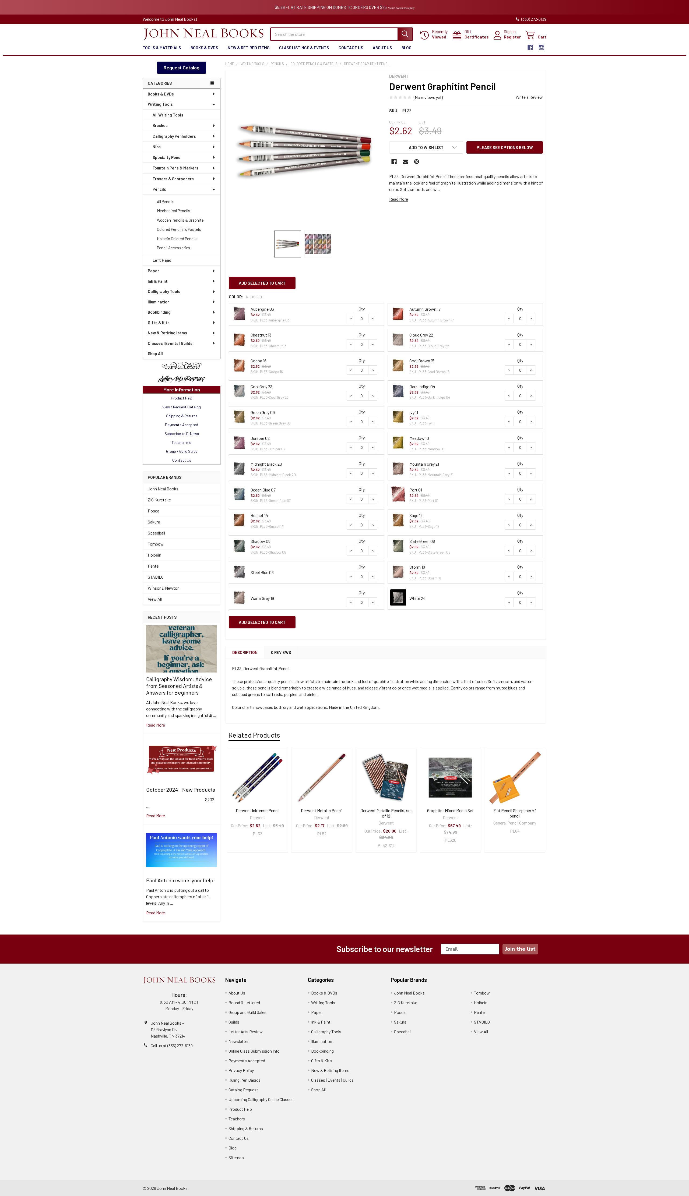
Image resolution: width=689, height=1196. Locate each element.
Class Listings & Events (304, 47)
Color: (246, 296)
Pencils (159, 189)
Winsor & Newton (164, 587)
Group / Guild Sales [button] (181, 451)
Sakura (154, 521)
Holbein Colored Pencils (177, 238)
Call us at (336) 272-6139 (172, 1045)
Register (512, 36)
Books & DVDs (204, 47)
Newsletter (239, 1041)
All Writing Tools (168, 114)
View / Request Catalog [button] (181, 407)
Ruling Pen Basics (245, 1079)
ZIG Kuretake (159, 499)
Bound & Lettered (244, 1002)
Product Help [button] (181, 398)
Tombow (156, 543)
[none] (306, 150)
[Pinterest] (416, 162)
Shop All (155, 353)
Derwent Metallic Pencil (322, 810)
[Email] (405, 162)
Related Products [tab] (254, 735)
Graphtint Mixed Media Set (450, 810)
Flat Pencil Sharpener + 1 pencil (514, 813)
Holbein (154, 554)
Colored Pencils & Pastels (179, 229)
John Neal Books (163, 488)
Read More (398, 198)
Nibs (157, 146)
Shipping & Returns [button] (181, 415)
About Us (382, 47)
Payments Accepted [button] (181, 424)
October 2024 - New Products (180, 789)
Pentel (153, 565)
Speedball (156, 532)
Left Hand (162, 260)
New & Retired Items (248, 47)
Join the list (520, 949)
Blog (407, 47)
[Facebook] (530, 47)
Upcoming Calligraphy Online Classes (261, 1099)
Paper (153, 270)
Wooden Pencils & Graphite (180, 220)
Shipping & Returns (246, 1128)
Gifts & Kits (159, 322)
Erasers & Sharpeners (173, 178)
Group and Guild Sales (247, 1012)
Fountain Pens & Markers (175, 167)
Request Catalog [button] (181, 67)
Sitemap (236, 1157)
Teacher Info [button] (181, 442)
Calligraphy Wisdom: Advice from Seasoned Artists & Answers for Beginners (179, 686)
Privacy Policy (241, 1070)
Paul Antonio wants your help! (180, 880)
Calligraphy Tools (164, 291)
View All (155, 598)
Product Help (240, 1109)
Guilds (234, 1021)
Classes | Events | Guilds (170, 343)
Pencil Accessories (173, 247)
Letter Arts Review (246, 1031)
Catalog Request (243, 1089)
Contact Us (351, 47)
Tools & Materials (162, 47)
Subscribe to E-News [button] (181, 433)
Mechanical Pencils (173, 210)
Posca (153, 510)
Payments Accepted (247, 1060)
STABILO (156, 576)
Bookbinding (159, 312)
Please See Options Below (505, 147)
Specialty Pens (166, 157)
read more (155, 724)
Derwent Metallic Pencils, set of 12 (386, 813)
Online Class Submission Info (254, 1050)
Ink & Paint (158, 281)
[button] (181, 366)
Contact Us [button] (181, 460)
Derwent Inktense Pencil (257, 810)
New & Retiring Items (167, 332)
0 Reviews (281, 652)
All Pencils (165, 201)
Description (245, 652)
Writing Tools (160, 104)
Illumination (159, 301)
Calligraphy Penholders (174, 136)
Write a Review (529, 97)
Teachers (237, 1118)
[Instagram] (541, 47)
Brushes (160, 125)
